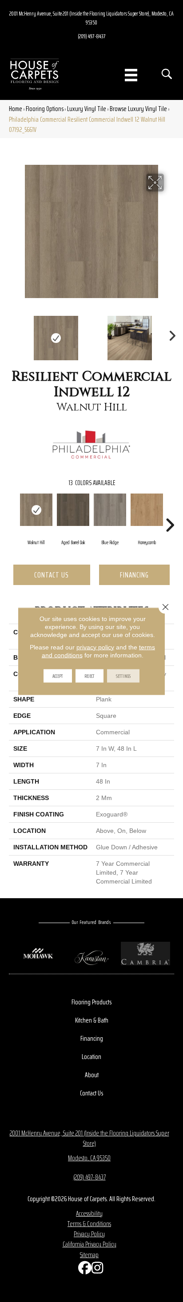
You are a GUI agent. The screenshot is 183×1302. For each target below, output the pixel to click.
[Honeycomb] (146, 509)
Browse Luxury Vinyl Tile (138, 108)
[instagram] (96, 1269)
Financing (134, 575)
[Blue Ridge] (110, 509)
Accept (57, 675)
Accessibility (89, 1213)
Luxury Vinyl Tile (86, 108)
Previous (13, 333)
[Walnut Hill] (36, 509)
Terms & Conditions (89, 1223)
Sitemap (89, 1255)
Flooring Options (45, 108)
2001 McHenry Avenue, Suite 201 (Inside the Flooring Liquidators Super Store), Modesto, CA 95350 (91, 17)
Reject (89, 675)
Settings (123, 675)
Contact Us (51, 575)
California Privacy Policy (89, 1244)
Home (15, 108)
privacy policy (95, 646)
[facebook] (82, 1269)
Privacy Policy (89, 1234)
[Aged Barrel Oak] (73, 509)
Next (169, 333)
